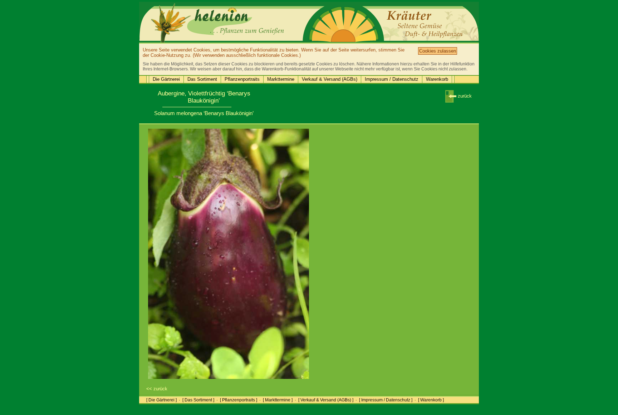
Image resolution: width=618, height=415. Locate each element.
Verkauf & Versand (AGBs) (329, 79)
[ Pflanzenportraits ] (238, 399)
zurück (464, 96)
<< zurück (156, 388)
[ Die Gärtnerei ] (161, 399)
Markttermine (280, 79)
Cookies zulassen (437, 51)
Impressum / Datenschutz (391, 79)
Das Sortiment (202, 79)
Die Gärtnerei (166, 79)
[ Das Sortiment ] (198, 399)
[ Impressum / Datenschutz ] (385, 399)
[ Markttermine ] (278, 399)
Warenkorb (437, 79)
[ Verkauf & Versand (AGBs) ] (325, 399)
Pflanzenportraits (242, 79)
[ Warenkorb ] (431, 399)
